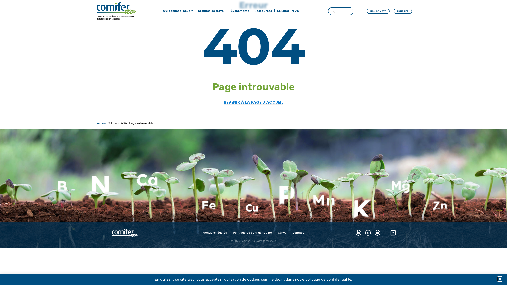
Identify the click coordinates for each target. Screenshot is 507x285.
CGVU (282, 232)
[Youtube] (377, 233)
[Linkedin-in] (358, 233)
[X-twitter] (368, 233)
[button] (500, 279)
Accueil (102, 123)
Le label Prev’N (288, 11)
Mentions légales (215, 232)
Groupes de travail (212, 11)
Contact (298, 232)
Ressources (263, 11)
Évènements (240, 11)
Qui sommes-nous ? (178, 11)
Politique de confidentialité (252, 232)
